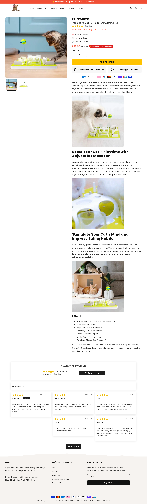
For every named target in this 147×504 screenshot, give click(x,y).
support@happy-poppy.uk (25, 477)
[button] (43, 8)
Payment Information (61, 483)
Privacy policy (69, 501)
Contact (55, 471)
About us (56, 475)
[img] (17, 395)
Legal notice (106, 501)
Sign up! (108, 483)
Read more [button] (102, 435)
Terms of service (81, 501)
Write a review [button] (92, 373)
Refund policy (58, 501)
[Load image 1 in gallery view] (11, 84)
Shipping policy (95, 501)
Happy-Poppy (47, 501)
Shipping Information (61, 479)
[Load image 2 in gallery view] (23, 84)
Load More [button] (73, 446)
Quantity (75, 50)
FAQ (54, 468)
